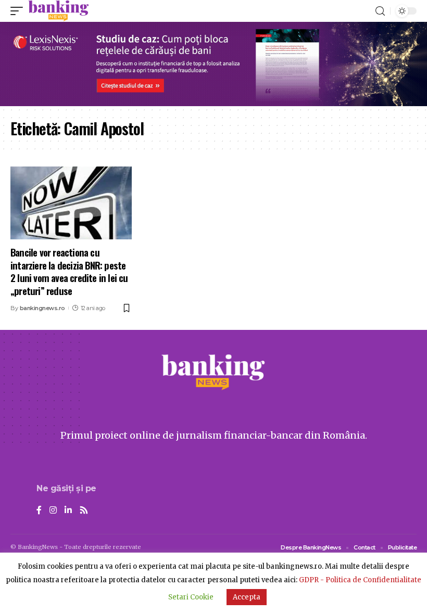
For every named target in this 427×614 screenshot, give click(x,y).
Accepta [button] (246, 597)
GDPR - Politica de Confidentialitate (360, 579)
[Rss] (84, 510)
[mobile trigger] (19, 11)
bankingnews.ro (42, 308)
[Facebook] (39, 510)
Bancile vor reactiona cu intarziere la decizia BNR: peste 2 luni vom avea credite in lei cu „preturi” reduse (69, 271)
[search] (380, 11)
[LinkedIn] (68, 510)
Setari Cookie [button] (191, 597)
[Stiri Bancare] (58, 11)
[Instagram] (53, 510)
